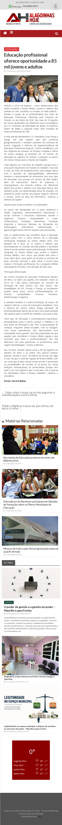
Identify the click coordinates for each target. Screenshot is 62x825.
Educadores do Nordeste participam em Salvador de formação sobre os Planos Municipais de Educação (30, 504)
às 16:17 (17, 682)
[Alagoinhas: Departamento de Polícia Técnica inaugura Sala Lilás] (30, 637)
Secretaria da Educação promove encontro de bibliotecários (29, 459)
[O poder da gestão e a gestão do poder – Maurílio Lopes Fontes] (31, 569)
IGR (39, 816)
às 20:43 (18, 71)
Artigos (8, 602)
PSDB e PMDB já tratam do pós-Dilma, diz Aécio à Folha (28, 407)
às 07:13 (18, 613)
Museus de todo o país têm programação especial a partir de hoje (30, 550)
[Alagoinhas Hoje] (31, 12)
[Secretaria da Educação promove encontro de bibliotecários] (30, 426)
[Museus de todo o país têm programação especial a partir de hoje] (30, 517)
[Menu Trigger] (56, 6)
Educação (11, 49)
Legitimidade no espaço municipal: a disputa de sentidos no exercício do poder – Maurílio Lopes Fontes (30, 727)
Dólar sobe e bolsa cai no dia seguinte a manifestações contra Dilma (28, 394)
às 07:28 (17, 731)
